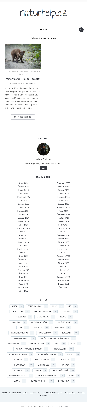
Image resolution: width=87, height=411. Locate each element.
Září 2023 (64, 232)
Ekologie (65, 317)
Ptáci (75, 344)
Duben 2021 (23, 284)
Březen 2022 (63, 263)
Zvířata (19, 381)
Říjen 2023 (23, 232)
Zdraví (74, 376)
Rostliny (73, 354)
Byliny (57, 306)
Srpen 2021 (23, 277)
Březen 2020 (23, 287)
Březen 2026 (63, 190)
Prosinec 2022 (23, 249)
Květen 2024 (63, 218)
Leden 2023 (63, 246)
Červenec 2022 (63, 256)
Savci (26, 72)
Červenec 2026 (63, 183)
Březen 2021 (63, 284)
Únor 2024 (23, 225)
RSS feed (81, 393)
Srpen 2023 (24, 235)
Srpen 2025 (64, 200)
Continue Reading (22, 117)
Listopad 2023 (63, 228)
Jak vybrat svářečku (41, 322)
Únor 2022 (23, 267)
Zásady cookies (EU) (31, 393)
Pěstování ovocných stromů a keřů (31, 349)
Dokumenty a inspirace (45, 311)
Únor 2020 (63, 287)
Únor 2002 (23, 291)
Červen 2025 (23, 204)
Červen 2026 (23, 186)
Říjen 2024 (63, 211)
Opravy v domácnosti (23, 338)
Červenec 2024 (63, 214)
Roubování (20, 360)
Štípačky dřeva (66, 381)
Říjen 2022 (23, 253)
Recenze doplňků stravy (20, 354)
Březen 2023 (63, 242)
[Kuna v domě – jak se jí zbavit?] (23, 56)
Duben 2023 (23, 242)
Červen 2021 (23, 280)
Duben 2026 (23, 190)
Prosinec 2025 (23, 197)
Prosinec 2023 (23, 228)
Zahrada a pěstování (63, 370)
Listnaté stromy (47, 333)
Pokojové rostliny (39, 344)
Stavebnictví (66, 360)
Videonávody (21, 370)
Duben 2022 (23, 263)
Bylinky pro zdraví (37, 306)
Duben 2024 (23, 221)
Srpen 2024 (23, 214)
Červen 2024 (23, 218)
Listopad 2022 (63, 249)
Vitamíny (40, 370)
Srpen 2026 (24, 183)
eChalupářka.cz (45, 317)
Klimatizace (41, 327)
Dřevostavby (23, 317)
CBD (72, 306)
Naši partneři (15, 393)
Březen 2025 (63, 204)
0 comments (30, 83)
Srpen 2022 (23, 256)
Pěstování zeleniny (62, 349)
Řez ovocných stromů (41, 381)
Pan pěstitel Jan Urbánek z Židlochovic (57, 338)
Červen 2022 (23, 260)
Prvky (60, 344)
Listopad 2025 (63, 197)
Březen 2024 (63, 221)
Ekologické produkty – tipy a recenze (59, 393)
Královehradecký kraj (21, 333)
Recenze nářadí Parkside (49, 354)
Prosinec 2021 (23, 270)
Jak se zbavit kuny (14, 72)
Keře (23, 327)
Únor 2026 (23, 194)
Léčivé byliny (69, 333)
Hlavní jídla (18, 322)
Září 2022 (63, 253)
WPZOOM (64, 406)
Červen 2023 (23, 239)
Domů (4, 393)
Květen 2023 (63, 239)
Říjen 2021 (23, 273)
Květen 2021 (63, 280)
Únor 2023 (23, 246)
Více (43, 168)
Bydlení (17, 306)
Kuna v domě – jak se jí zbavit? (23, 78)
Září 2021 (63, 273)
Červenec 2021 (63, 277)
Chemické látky (20, 311)
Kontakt (43, 396)
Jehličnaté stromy (67, 322)
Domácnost (69, 311)
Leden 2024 (63, 225)
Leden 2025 (23, 207)
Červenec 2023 (63, 235)
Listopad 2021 (64, 270)
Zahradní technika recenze (50, 376)
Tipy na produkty (23, 365)
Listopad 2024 (23, 211)
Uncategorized (46, 365)
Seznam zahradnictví (43, 360)
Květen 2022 (63, 260)
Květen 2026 (63, 186)
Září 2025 (24, 200)
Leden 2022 (63, 267)
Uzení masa (67, 365)
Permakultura (16, 344)
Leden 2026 (63, 194)
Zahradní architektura (20, 376)
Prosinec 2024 (63, 207)
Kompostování (61, 327)
